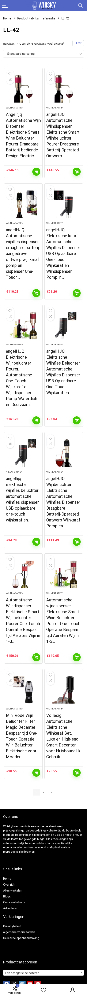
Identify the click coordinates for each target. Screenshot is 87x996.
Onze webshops (14, 902)
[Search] (80, 5)
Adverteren (10, 908)
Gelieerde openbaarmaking (21, 938)
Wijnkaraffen (14, 107)
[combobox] (43, 973)
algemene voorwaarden (19, 932)
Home (7, 18)
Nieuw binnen (14, 472)
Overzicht (9, 884)
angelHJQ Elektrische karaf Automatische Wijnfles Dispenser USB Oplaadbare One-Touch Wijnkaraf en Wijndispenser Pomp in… (63, 253)
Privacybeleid (12, 926)
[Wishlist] (43, 990)
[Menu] (5, 5)
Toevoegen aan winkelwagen (36, 172)
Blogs (7, 896)
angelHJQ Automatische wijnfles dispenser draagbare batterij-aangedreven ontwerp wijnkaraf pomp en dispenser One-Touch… (23, 253)
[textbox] (43, 973)
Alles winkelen (12, 890)
